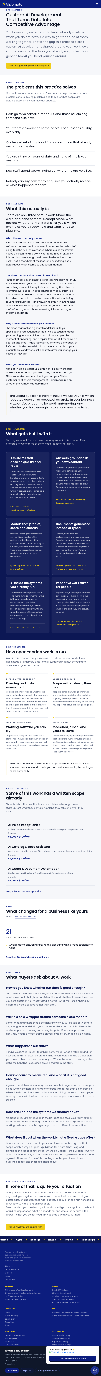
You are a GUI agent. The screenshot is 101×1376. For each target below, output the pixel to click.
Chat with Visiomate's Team (73, 1358)
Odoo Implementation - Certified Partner (70, 1316)
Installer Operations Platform (65, 1296)
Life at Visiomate (12, 1269)
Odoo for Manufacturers (63, 1299)
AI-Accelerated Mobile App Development (23, 1293)
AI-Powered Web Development (19, 1290)
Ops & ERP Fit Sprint (60, 1290)
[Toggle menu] (97, 4)
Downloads (10, 1279)
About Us (9, 1266)
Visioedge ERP (11, 1338)
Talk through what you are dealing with (29, 65)
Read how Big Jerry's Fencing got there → (27, 957)
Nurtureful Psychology (62, 1345)
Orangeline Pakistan (61, 1338)
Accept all (12, 1370)
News (7, 1276)
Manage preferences (47, 1370)
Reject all (27, 1370)
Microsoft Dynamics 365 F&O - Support (69, 1313)
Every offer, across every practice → (25, 891)
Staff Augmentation (14, 1296)
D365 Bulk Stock (12, 1345)
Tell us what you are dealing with (25, 1226)
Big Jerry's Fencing (25, 917)
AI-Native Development (15, 1299)
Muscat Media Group (61, 1335)
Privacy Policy (10, 1364)
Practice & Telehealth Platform (66, 1302)
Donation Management (15, 1335)
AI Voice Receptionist (61, 1293)
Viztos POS (9, 1342)
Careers (8, 1273)
